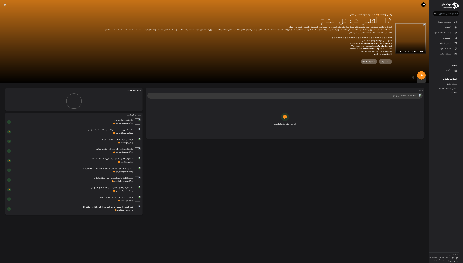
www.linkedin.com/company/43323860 (375, 48)
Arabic (433, 255)
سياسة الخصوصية (439, 260)
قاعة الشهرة (446, 48)
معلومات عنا (433, 257)
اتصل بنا (449, 260)
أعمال (352, 14)
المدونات (441, 257)
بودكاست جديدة (445, 22)
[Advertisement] (74, 233)
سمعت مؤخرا (451, 84)
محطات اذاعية (445, 54)
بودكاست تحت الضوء (443, 32)
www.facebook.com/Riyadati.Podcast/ (371, 46)
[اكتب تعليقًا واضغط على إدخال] (284, 96)
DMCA (448, 257)
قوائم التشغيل (445, 43)
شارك (384, 61)
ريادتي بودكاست (385, 14)
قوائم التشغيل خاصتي (447, 88)
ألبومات (448, 27)
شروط (455, 260)
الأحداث (448, 70)
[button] (446, 13)
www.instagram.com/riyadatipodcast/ (371, 43)
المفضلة (453, 92)
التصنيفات (447, 38)
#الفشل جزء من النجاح (383, 54)
